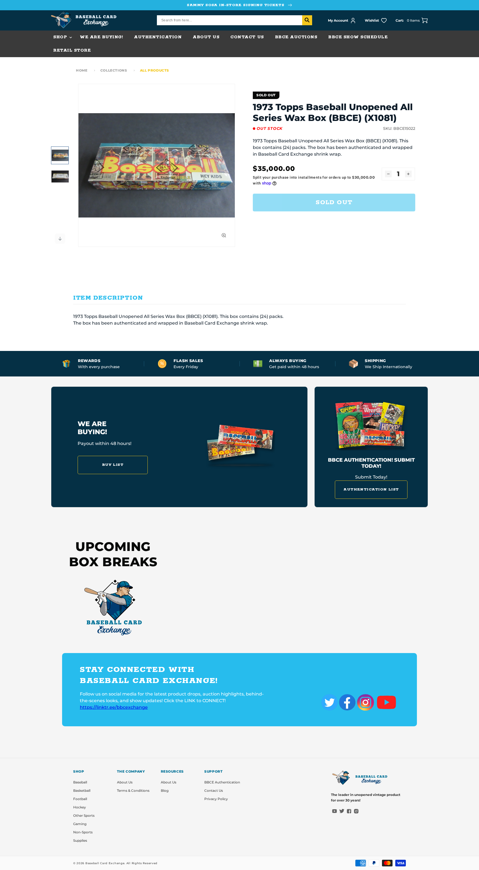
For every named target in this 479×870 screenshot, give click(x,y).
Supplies (80, 840)
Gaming (79, 824)
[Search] (307, 20)
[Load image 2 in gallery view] (60, 176)
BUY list (113, 464)
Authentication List (371, 489)
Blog (165, 790)
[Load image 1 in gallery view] (59, 155)
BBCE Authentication (222, 782)
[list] (156, 165)
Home (81, 70)
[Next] (60, 238)
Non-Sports (83, 832)
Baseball (80, 782)
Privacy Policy (216, 799)
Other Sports (84, 815)
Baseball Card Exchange (104, 863)
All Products (154, 70)
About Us (125, 782)
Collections (113, 70)
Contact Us (213, 790)
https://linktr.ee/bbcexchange (114, 707)
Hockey (79, 807)
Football (80, 799)
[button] (61, 37)
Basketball (81, 790)
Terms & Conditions (133, 790)
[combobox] (234, 20)
